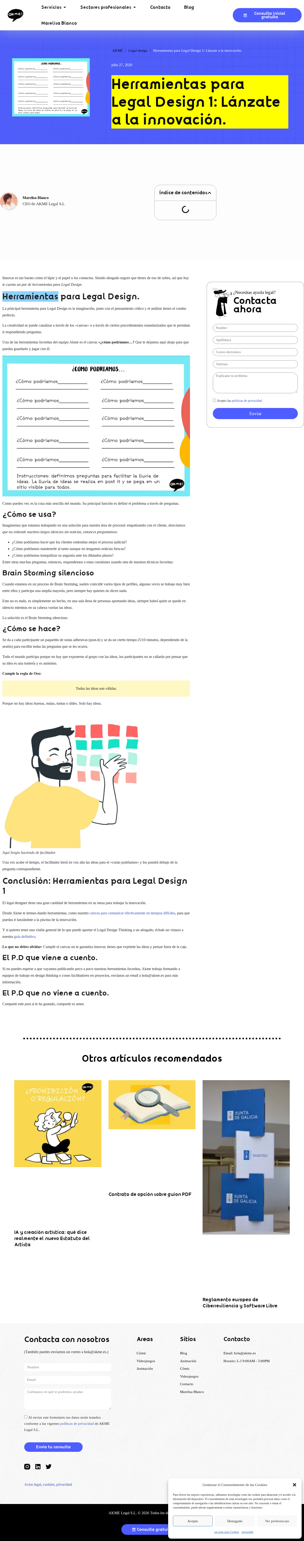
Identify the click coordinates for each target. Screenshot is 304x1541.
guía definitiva (24, 937)
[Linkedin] (38, 1467)
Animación (188, 1361)
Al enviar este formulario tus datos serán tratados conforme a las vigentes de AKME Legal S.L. (66, 1424)
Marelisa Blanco (192, 1392)
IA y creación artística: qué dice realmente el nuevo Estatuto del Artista (52, 1238)
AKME (117, 50)
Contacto (186, 1384)
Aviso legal (32, 1484)
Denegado (234, 1521)
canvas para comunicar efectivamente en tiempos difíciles (132, 913)
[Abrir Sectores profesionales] (135, 7)
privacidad (247, 1532)
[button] (294, 1484)
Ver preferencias (277, 1521)
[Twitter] (49, 1467)
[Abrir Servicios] (65, 7)
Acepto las (239, 401)
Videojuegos (189, 1376)
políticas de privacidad (247, 401)
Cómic (185, 1368)
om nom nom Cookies (226, 1532)
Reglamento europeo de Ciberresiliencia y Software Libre (240, 1303)
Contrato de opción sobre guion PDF (150, 1194)
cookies (48, 1484)
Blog (183, 1353)
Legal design (137, 50)
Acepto (192, 1521)
